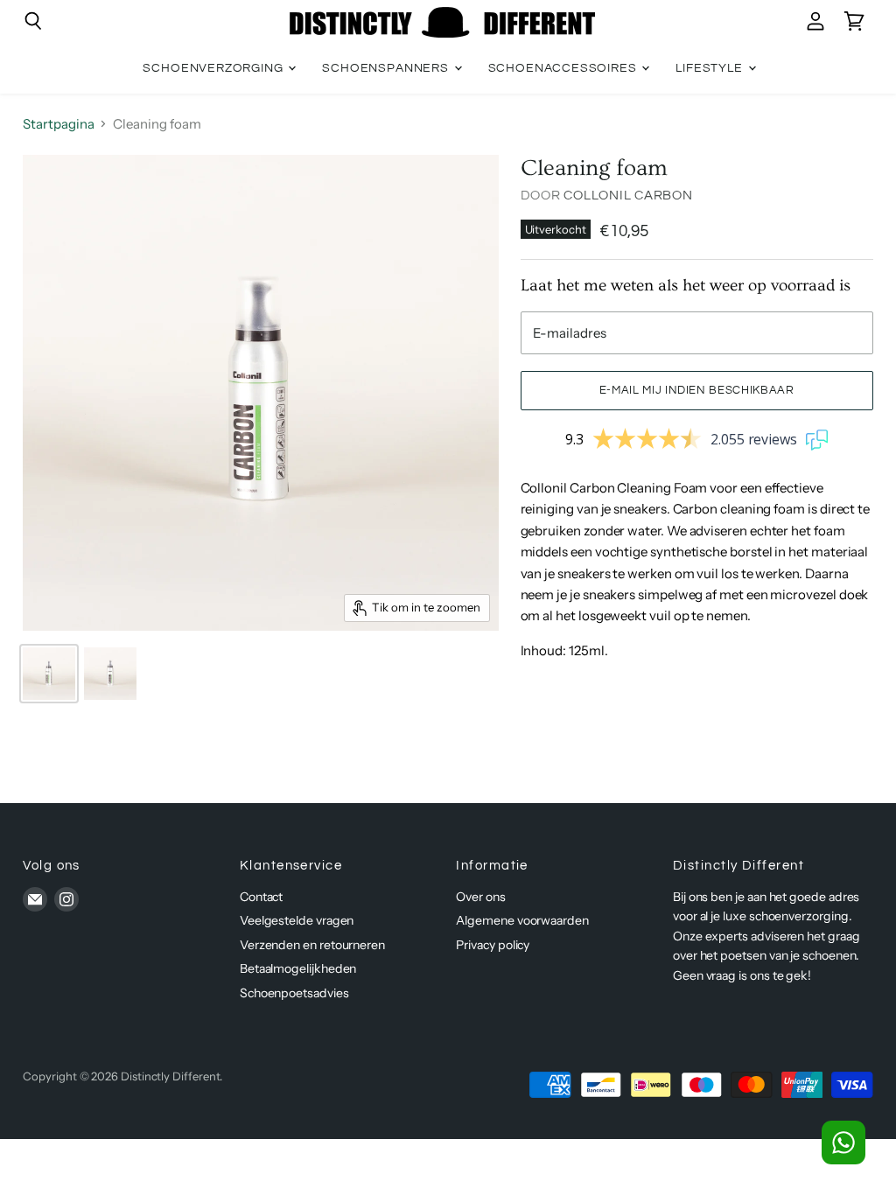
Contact (261, 897)
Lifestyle (711, 68)
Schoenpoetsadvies (294, 993)
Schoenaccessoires (564, 68)
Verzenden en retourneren (312, 945)
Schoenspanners (387, 68)
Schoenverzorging (214, 68)
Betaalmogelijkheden (298, 968)
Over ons (480, 897)
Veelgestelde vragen (297, 920)
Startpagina (58, 123)
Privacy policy (492, 945)
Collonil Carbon (628, 195)
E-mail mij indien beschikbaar (696, 390)
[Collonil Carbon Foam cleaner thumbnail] (49, 674)
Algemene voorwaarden (522, 920)
